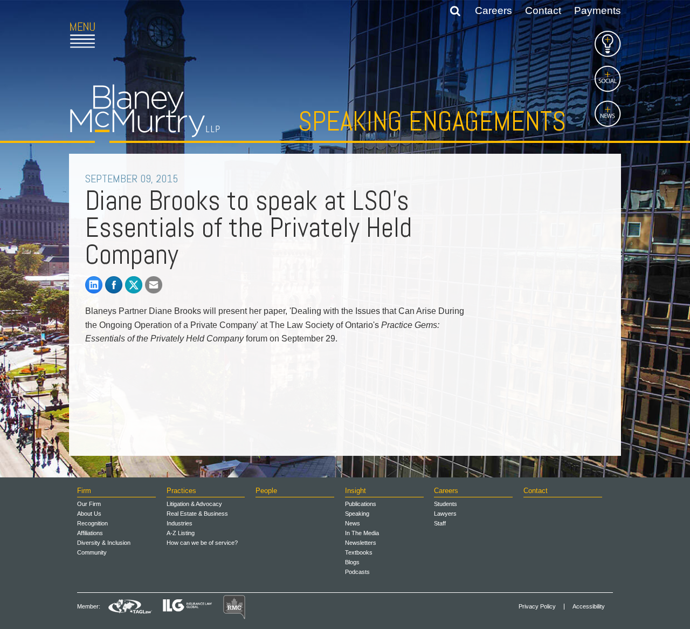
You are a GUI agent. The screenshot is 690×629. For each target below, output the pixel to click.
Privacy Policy (537, 607)
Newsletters (360, 542)
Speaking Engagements (432, 121)
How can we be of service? (202, 542)
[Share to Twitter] (133, 284)
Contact (543, 10)
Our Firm (89, 504)
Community (92, 552)
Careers (493, 10)
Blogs (352, 562)
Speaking (357, 513)
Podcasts (357, 572)
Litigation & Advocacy (194, 504)
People (266, 491)
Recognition (92, 523)
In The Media (362, 533)
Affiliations (90, 533)
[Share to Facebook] (113, 284)
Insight (355, 491)
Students (445, 504)
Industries (179, 523)
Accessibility (588, 607)
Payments (597, 10)
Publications (360, 504)
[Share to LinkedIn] (93, 284)
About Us (89, 513)
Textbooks (358, 552)
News (352, 523)
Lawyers (445, 513)
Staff (440, 523)
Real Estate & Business (197, 513)
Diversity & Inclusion (103, 542)
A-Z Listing (181, 533)
